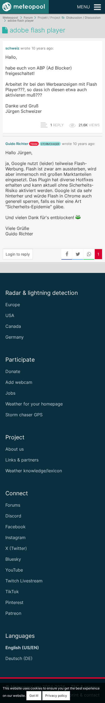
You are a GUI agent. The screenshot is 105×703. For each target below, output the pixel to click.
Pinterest (14, 602)
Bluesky (13, 559)
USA (9, 315)
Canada (13, 326)
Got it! (33, 696)
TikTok (12, 591)
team (33, 144)
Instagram (15, 537)
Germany (14, 337)
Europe (12, 304)
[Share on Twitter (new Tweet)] (77, 254)
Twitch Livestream (24, 580)
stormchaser (50, 144)
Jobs (10, 393)
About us (14, 449)
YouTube (14, 570)
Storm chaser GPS (24, 414)
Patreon (13, 613)
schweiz (12, 48)
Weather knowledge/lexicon (33, 470)
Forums (12, 505)
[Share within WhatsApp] (88, 254)
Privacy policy (56, 696)
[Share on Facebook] (66, 254)
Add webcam (18, 382)
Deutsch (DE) (19, 658)
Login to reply (18, 254)
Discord (13, 516)
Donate (12, 371)
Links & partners (21, 460)
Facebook (15, 526)
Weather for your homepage (34, 404)
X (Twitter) (16, 548)
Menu (83, 6)
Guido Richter (16, 144)
